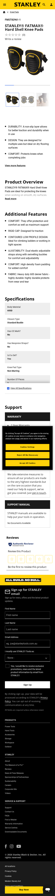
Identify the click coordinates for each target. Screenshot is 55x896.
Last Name (10, 623)
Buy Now (24, 889)
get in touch (39, 493)
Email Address (11, 637)
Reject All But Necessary (27, 455)
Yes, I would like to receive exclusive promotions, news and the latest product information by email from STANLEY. (27, 671)
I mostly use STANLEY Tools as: (19, 651)
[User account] (51, 4)
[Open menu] (4, 4)
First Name (10, 608)
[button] (6, 846)
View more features (15, 165)
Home (4, 12)
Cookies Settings (27, 447)
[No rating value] (13, 35)
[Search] (44, 4)
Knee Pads (14, 12)
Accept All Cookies (27, 463)
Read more (10, 198)
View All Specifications (20, 388)
